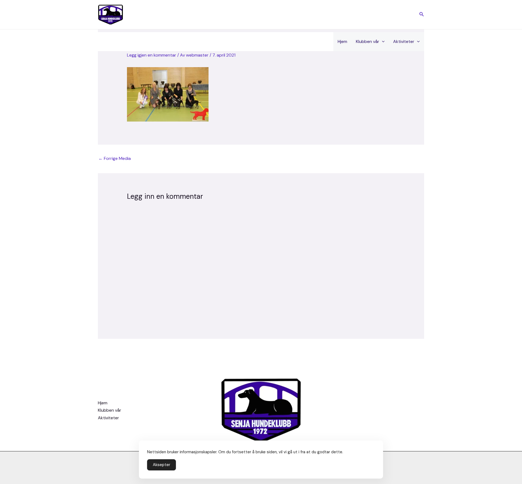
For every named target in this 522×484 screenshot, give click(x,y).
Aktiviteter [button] (403, 41)
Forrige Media (114, 158)
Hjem (342, 41)
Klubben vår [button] (367, 41)
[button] (421, 14)
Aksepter (161, 464)
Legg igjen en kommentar (151, 55)
